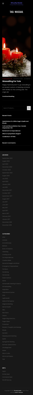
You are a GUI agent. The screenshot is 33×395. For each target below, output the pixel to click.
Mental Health (6, 307)
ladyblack (27, 78)
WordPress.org (6, 380)
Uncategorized (6, 347)
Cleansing (5, 252)
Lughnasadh (6, 298)
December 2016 (7, 222)
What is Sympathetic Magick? (11, 134)
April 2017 (5, 210)
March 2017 (5, 213)
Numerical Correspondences (11, 131)
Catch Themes (19, 392)
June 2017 (5, 205)
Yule (11, 78)
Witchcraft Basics (7, 356)
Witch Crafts (6, 353)
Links (3, 295)
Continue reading (8, 96)
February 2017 (6, 216)
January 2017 (6, 219)
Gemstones (5, 275)
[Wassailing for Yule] (16, 46)
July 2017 (5, 202)
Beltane (4, 246)
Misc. (3, 310)
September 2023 (7, 158)
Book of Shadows (7, 249)
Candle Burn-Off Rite (8, 136)
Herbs (4, 281)
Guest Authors (6, 278)
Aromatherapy (6, 243)
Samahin (5, 333)
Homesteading (6, 286)
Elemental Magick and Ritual (10, 263)
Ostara (4, 315)
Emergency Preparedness (10, 266)
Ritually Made (16, 3)
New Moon (5, 313)
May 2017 (5, 208)
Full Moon (5, 269)
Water (4, 350)
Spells (4, 339)
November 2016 (7, 225)
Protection (5, 324)
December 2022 (7, 167)
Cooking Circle (6, 78)
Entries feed (6, 374)
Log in (4, 371)
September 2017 (7, 196)
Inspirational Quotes (8, 292)
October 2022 (6, 170)
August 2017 (5, 199)
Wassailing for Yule (11, 81)
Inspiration (5, 289)
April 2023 (5, 164)
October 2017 (6, 193)
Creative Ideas (6, 260)
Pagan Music (6, 321)
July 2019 (5, 187)
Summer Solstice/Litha (9, 345)
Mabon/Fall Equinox (8, 301)
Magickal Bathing (7, 304)
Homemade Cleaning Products (11, 284)
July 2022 (5, 178)
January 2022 (6, 184)
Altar (3, 237)
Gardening (5, 272)
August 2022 (6, 176)
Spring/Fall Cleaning (8, 342)
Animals (4, 240)
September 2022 (7, 173)
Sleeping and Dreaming (9, 336)
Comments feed (7, 377)
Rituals (4, 330)
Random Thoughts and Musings (11, 327)
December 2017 (7, 190)
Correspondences (7, 257)
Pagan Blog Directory (8, 318)
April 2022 (5, 181)
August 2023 (6, 161)
